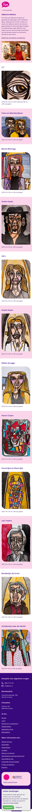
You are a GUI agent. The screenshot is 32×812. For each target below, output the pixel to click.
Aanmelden (5, 745)
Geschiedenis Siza (7, 759)
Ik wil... (5, 714)
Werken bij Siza (7, 742)
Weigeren (19, 807)
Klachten (4, 767)
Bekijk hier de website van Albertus (13, 38)
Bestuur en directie (8, 753)
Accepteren (8, 807)
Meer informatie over (11, 737)
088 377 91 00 (9, 683)
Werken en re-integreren (10, 724)
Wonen (4, 718)
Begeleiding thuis (7, 729)
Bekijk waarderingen (10, 782)
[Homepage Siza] (5, 4)
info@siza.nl (9, 686)
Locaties (4, 750)
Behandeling (6, 732)
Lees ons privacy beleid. (11, 803)
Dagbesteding (6, 726)
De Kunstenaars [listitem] (7, 10)
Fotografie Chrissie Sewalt (10, 762)
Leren (3, 721)
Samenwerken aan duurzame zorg (13, 756)
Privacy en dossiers (8, 765)
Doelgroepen (6, 747)
